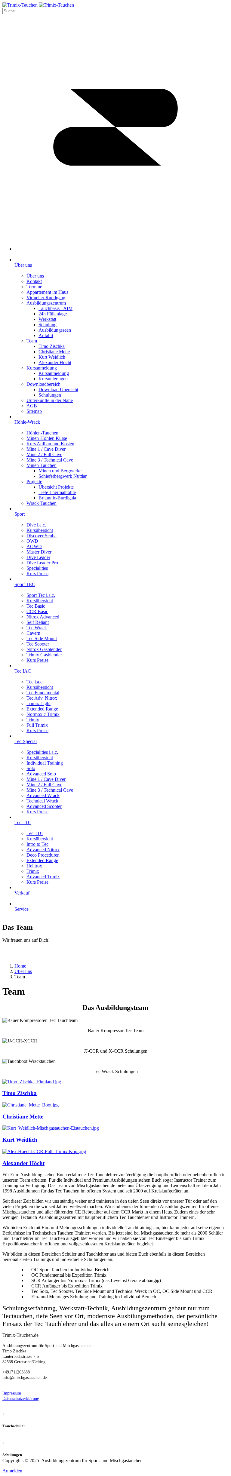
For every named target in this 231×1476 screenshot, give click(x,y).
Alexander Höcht (23, 1163)
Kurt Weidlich (19, 1140)
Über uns (23, 971)
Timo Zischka (19, 1093)
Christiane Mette (22, 1116)
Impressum (11, 1393)
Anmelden (12, 1470)
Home (20, 965)
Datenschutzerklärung (20, 1398)
